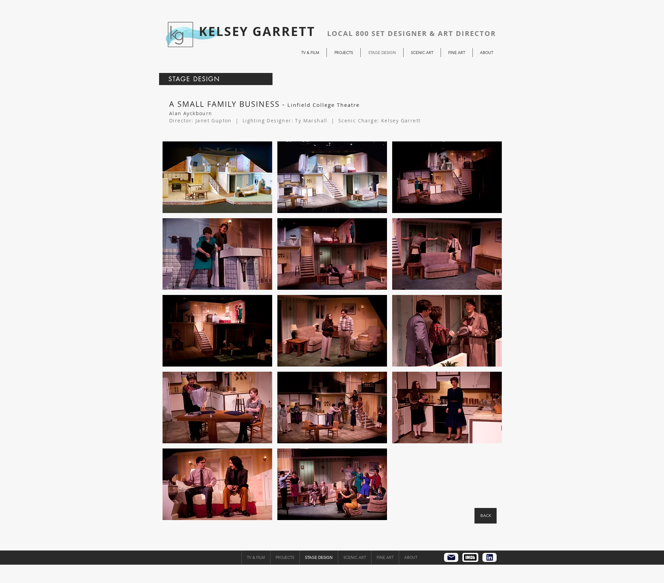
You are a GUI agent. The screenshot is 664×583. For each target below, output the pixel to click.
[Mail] (451, 557)
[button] (217, 177)
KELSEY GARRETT (257, 31)
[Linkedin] (489, 557)
